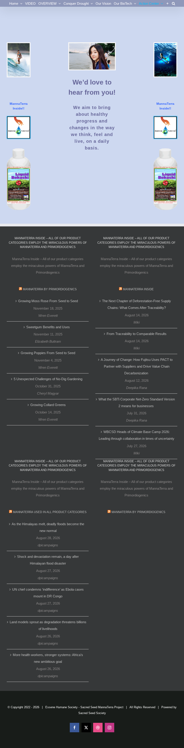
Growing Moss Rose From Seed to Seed (48, 301)
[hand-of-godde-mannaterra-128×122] (18, 118)
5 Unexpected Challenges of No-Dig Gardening (48, 379)
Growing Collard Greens (48, 405)
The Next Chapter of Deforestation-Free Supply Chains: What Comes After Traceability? (136, 304)
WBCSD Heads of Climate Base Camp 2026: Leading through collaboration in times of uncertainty (136, 435)
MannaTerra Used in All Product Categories (50, 512)
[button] (173, 3)
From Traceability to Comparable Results (136, 334)
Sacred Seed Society (92, 713)
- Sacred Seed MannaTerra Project (101, 707)
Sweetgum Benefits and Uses (48, 327)
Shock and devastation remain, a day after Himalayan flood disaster (48, 560)
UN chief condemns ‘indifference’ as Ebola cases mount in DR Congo (48, 592)
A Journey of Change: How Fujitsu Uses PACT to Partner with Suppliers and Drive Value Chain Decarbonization (137, 366)
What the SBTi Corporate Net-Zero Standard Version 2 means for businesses (137, 402)
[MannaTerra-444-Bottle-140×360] (19, 150)
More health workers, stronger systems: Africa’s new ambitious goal (48, 658)
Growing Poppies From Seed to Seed (48, 353)
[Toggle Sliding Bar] (167, 3)
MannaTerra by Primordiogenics (50, 289)
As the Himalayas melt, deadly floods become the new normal (48, 527)
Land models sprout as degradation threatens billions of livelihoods (48, 625)
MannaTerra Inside (138, 289)
